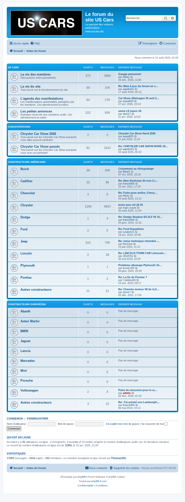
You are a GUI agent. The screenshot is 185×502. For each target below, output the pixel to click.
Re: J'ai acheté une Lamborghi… (139, 402)
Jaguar (25, 341)
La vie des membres (35, 74)
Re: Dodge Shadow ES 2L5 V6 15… (140, 216)
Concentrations (19, 126)
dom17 (127, 113)
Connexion (15, 418)
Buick (24, 169)
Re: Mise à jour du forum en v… (138, 86)
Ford (23, 229)
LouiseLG (128, 231)
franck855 (129, 183)
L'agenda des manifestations (41, 98)
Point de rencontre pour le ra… (137, 390)
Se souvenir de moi (153, 423)
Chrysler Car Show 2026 (38, 134)
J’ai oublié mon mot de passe (122, 423)
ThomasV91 (118, 458)
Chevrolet (27, 193)
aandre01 (128, 89)
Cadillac (26, 181)
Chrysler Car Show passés (40, 146)
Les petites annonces (36, 111)
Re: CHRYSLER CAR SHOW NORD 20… (143, 146)
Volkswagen (29, 390)
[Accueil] (46, 22)
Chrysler (26, 205)
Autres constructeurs (36, 289)
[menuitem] (35, 43)
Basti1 (126, 171)
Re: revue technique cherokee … (138, 241)
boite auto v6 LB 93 (130, 204)
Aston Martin (30, 321)
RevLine (127, 243)
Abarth (25, 311)
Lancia (25, 351)
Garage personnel (129, 74)
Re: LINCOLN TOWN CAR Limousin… (142, 253)
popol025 (128, 101)
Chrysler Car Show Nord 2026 (136, 133)
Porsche (26, 380)
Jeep (23, 241)
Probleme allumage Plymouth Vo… (140, 265)
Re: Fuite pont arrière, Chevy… (137, 192)
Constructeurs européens (27, 304)
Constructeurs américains (27, 162)
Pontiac (26, 277)
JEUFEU (128, 255)
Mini (23, 370)
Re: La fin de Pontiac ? (132, 277)
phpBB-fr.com (99, 481)
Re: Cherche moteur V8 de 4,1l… (138, 289)
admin (127, 393)
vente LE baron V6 (129, 111)
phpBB (81, 476)
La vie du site (30, 86)
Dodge (25, 217)
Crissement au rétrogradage (136, 168)
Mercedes (27, 361)
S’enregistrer (37, 418)
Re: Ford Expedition (131, 228)
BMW (24, 331)
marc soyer (129, 207)
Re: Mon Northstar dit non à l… (138, 180)
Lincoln (26, 253)
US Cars (13, 67)
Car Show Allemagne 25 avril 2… (138, 98)
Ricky (126, 77)
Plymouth (27, 265)
